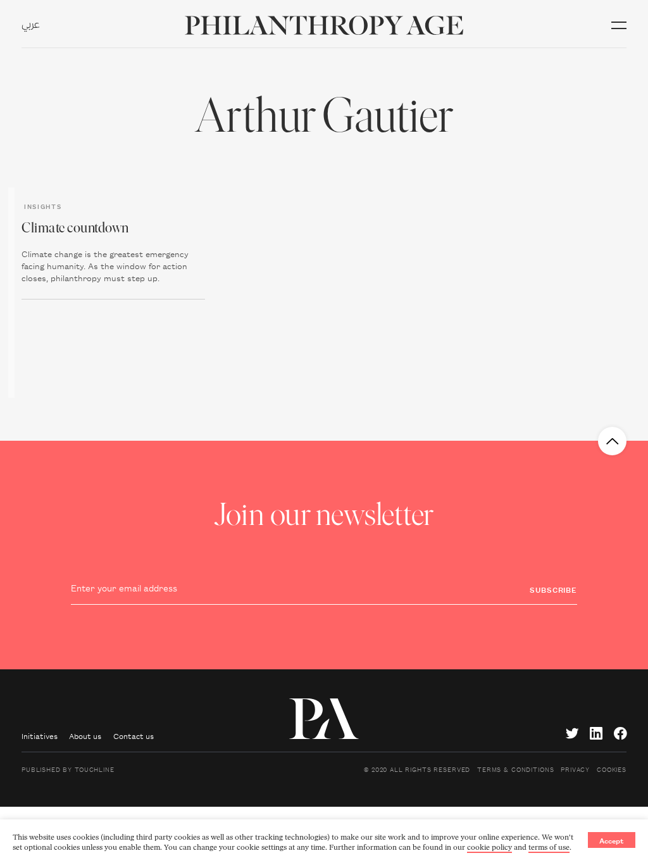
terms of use (549, 847)
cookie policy (489, 847)
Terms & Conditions (515, 769)
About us (85, 735)
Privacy (575, 769)
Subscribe (553, 589)
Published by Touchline (68, 768)
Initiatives (40, 735)
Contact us (133, 735)
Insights (43, 206)
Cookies (611, 769)
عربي (31, 25)
